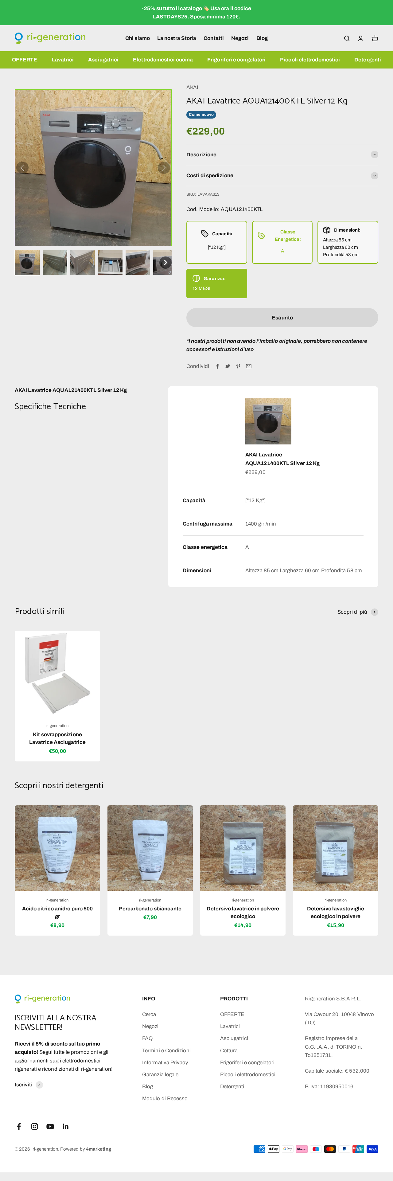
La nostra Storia (176, 38)
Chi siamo (137, 38)
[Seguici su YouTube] (50, 1126)
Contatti (214, 38)
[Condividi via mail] (248, 366)
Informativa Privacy (165, 1063)
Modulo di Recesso (165, 1098)
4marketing (98, 1149)
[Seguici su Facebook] (19, 1126)
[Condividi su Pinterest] (238, 366)
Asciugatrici (103, 60)
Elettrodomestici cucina (163, 60)
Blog (262, 38)
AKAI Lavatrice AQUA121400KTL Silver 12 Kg (282, 459)
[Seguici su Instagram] (34, 1126)
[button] (27, 262)
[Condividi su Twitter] (228, 366)
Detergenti (367, 60)
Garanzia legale (160, 1074)
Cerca (149, 1014)
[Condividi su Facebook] (217, 366)
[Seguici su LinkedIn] (66, 1126)
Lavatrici (63, 60)
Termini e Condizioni (166, 1051)
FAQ (147, 1038)
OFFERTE (24, 60)
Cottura (229, 1051)
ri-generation (57, 726)
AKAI (192, 87)
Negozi (240, 38)
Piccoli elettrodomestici (310, 60)
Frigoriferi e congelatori (236, 60)
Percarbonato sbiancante (150, 909)
